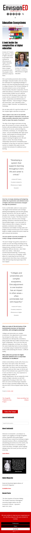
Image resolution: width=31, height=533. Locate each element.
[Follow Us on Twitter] (13, 14)
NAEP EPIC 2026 (7, 506)
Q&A (12, 391)
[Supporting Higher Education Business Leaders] (15, 8)
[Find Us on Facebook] (11, 14)
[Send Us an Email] (8, 14)
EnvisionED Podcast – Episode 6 (11, 504)
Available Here (6, 488)
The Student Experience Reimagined (12, 500)
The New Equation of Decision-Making (12, 498)
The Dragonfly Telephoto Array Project (6, 400)
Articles (8, 391)
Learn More (5, 453)
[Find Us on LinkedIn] (19, 14)
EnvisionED (20, 26)
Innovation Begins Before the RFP (11, 502)
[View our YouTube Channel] (16, 14)
